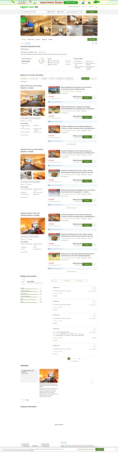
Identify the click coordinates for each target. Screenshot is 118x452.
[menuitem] (75, 7)
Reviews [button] (38, 39)
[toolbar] (56, 11)
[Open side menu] (96, 7)
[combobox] (33, 11)
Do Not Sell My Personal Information (85, 449)
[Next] (91, 382)
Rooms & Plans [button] (31, 39)
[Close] (115, 449)
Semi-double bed (69, 78)
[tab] (85, 78)
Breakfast (44, 78)
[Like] (93, 43)
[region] (59, 449)
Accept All (99, 449)
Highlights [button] (44, 39)
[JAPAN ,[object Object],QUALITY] (24, 49)
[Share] (96, 43)
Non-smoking (59, 78)
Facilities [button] (50, 39)
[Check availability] (94, 97)
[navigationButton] (66, 358)
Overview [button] (24, 39)
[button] (27, 7)
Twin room (51, 78)
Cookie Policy (31, 450)
